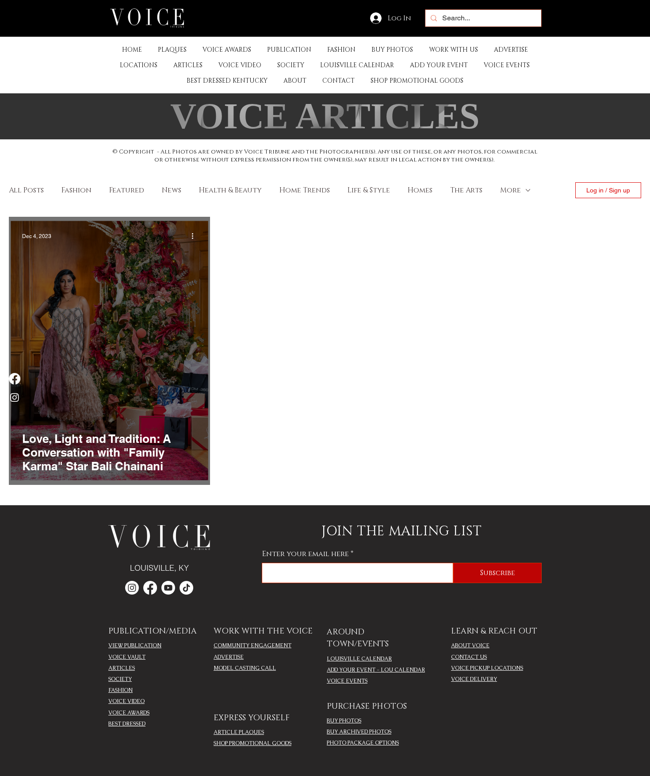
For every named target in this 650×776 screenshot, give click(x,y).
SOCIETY (120, 679)
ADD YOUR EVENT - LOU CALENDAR (376, 669)
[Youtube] (168, 588)
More (510, 190)
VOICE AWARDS (128, 712)
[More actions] (195, 236)
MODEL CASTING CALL (245, 668)
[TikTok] (186, 588)
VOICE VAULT (126, 657)
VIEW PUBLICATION (134, 645)
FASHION (120, 690)
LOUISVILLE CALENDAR (359, 658)
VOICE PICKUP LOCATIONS (487, 668)
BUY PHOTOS (344, 720)
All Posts (26, 190)
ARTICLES (121, 668)
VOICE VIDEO (126, 701)
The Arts (466, 190)
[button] (289, 50)
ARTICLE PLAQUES (239, 732)
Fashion (76, 190)
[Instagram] (14, 397)
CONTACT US (469, 657)
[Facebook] (14, 378)
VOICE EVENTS (347, 680)
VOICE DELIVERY (474, 679)
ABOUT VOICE (470, 645)
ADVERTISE (229, 657)
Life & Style (369, 190)
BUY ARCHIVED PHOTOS (359, 731)
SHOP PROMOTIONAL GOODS (252, 743)
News (171, 190)
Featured (126, 190)
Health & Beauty (230, 190)
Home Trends (304, 190)
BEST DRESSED (126, 723)
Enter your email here (305, 553)
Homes (420, 190)
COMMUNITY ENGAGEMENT (252, 645)
